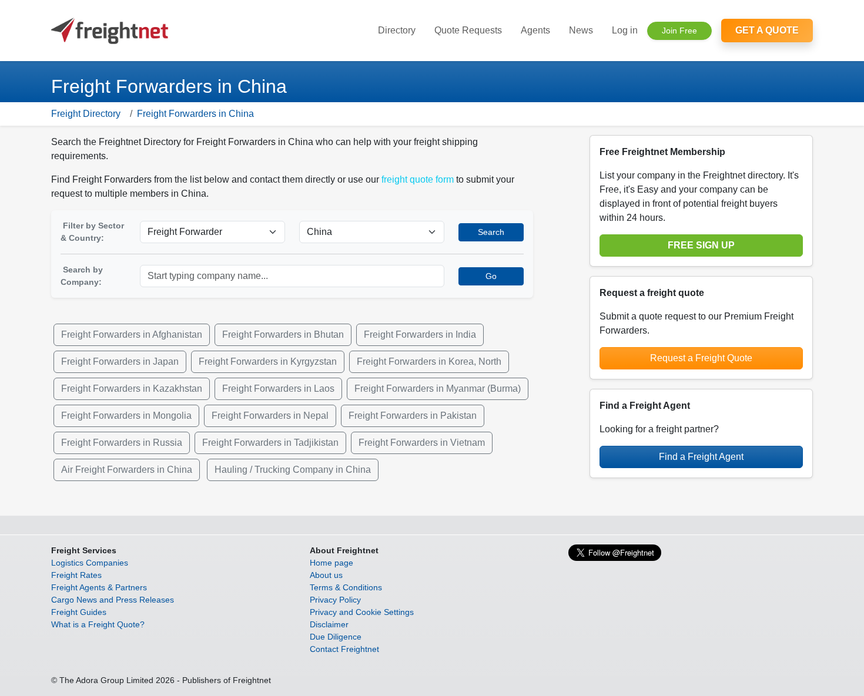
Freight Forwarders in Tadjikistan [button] (270, 443)
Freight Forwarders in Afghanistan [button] (131, 334)
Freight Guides (78, 612)
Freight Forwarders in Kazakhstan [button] (131, 389)
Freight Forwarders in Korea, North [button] (429, 362)
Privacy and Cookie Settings (362, 612)
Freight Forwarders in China (195, 114)
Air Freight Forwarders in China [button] (126, 470)
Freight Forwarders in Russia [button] (121, 443)
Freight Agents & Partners (99, 587)
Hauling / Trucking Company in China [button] (293, 470)
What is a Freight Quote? (98, 624)
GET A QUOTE (767, 30)
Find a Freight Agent (701, 457)
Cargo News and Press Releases (112, 599)
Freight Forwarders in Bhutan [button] (283, 334)
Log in (625, 30)
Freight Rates (76, 575)
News (581, 30)
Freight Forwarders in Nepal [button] (270, 416)
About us (326, 575)
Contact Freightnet (344, 649)
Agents (535, 30)
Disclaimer (329, 624)
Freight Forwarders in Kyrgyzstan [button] (268, 362)
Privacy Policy (335, 599)
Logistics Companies (89, 562)
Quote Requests (468, 30)
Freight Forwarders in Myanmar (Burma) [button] (437, 389)
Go (491, 276)
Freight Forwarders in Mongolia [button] (126, 416)
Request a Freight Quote (701, 358)
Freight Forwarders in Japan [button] (120, 362)
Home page (331, 562)
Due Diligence (335, 636)
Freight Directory (85, 114)
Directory (397, 30)
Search (491, 232)
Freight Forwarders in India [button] (420, 334)
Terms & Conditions (346, 587)
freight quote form (417, 179)
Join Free (679, 30)
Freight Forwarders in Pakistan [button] (413, 416)
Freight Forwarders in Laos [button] (278, 389)
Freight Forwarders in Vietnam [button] (422, 443)
